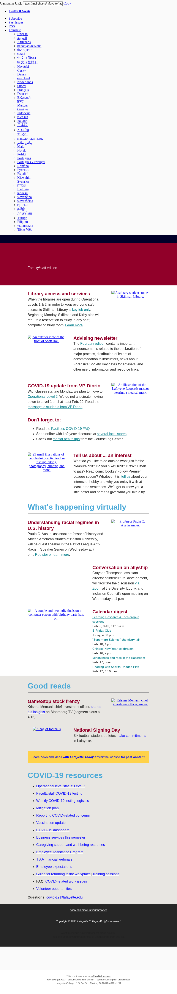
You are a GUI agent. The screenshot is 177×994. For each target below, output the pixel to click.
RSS (12, 26)
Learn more (74, 325)
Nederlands (25, 82)
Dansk (21, 74)
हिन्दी (20, 101)
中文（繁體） (27, 62)
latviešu (22, 193)
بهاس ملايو (25, 142)
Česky (21, 70)
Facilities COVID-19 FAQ (70, 428)
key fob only (81, 310)
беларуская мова (29, 46)
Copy (67, 3)
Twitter (19, 11)
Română (23, 166)
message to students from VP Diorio (55, 407)
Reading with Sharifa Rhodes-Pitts (115, 666)
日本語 (22, 125)
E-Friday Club (101, 630)
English (22, 34)
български (24, 50)
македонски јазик (30, 138)
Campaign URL (11, 3)
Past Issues (16, 22)
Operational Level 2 (43, 396)
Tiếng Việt (24, 229)
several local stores (111, 434)
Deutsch (22, 93)
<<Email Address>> (100, 976)
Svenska (23, 181)
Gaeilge (22, 109)
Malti (20, 146)
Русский (23, 170)
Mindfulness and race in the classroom (118, 657)
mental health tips (66, 439)
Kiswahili (23, 177)
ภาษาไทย (24, 213)
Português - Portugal (31, 162)
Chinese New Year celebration (113, 648)
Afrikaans (24, 42)
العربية (22, 38)
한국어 (22, 134)
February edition (92, 343)
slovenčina (24, 197)
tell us (125, 476)
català (21, 53)
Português (24, 158)
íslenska (22, 117)
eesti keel (23, 78)
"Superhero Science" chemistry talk (116, 639)
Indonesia (23, 113)
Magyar (22, 105)
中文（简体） (27, 57)
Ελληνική (23, 97)
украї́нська (25, 225)
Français (23, 90)
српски (22, 205)
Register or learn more (52, 554)
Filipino (22, 222)
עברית (21, 185)
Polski (21, 154)
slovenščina (25, 201)
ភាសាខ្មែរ (23, 130)
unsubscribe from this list (81, 979)
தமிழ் (21, 208)
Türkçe (22, 218)
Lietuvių (23, 189)
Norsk (21, 150)
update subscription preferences (114, 979)
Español (22, 173)
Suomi (21, 86)
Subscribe (15, 18)
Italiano (22, 121)
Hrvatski (23, 66)
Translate (15, 30)
